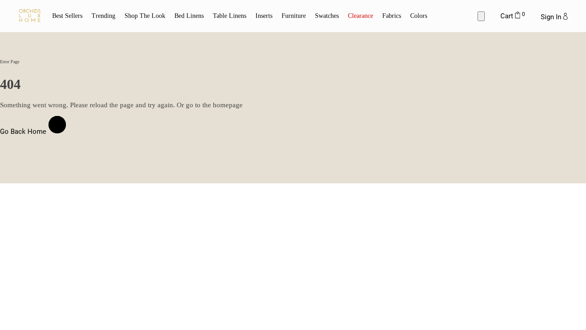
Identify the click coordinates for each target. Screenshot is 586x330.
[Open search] (481, 16)
